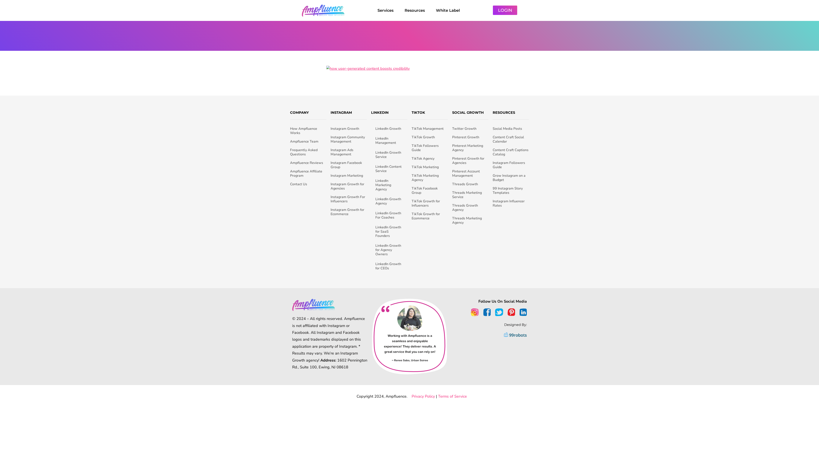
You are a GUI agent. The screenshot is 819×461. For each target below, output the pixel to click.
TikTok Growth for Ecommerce (426, 216)
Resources (415, 10)
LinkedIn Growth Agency (388, 201)
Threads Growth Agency (465, 207)
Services (386, 10)
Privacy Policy (423, 396)
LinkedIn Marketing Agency (383, 185)
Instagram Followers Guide (509, 164)
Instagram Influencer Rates (509, 203)
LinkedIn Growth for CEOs (388, 266)
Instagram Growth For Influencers (348, 199)
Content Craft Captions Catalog (511, 152)
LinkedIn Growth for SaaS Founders (388, 231)
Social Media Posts (507, 128)
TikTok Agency (423, 158)
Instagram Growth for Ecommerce (347, 211)
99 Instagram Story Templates (508, 190)
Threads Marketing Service (467, 194)
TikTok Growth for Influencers (426, 203)
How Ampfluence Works (303, 130)
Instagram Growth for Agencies (347, 186)
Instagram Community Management (348, 139)
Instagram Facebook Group (346, 164)
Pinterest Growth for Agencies (468, 160)
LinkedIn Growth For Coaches (388, 215)
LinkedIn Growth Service (388, 154)
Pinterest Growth (465, 137)
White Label (448, 10)
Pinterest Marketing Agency (467, 147)
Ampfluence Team (304, 141)
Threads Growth (465, 184)
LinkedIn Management (385, 140)
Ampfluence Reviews (306, 162)
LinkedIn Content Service (388, 168)
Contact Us (298, 184)
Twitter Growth (464, 128)
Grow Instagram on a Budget (509, 177)
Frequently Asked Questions (304, 152)
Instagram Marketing (347, 175)
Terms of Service (452, 396)
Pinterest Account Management (466, 173)
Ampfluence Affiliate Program (306, 173)
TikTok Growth (423, 137)
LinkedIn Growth (388, 128)
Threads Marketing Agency (467, 220)
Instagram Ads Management (342, 152)
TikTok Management (428, 128)
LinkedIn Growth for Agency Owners (388, 250)
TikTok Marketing (425, 167)
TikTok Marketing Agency (425, 177)
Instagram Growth (345, 128)
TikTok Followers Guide (425, 147)
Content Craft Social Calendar (508, 139)
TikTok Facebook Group (425, 190)
